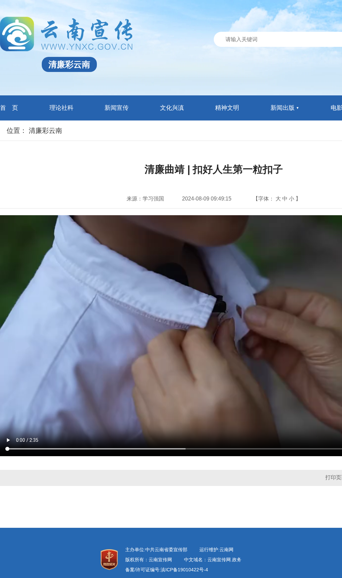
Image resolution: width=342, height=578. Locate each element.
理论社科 (61, 107)
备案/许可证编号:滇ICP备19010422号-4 (166, 569)
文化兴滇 (172, 107)
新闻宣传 (117, 107)
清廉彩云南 (45, 130)
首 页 (9, 107)
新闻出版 (283, 107)
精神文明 (227, 107)
